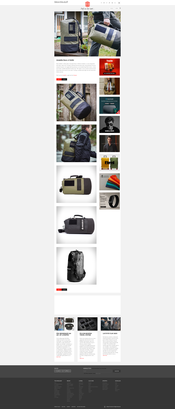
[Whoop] (109, 200)
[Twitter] (104, 3)
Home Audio (56, 392)
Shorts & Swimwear (70, 394)
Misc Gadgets (56, 393)
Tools (55, 395)
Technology (58, 381)
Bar (79, 385)
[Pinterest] (107, 3)
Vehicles (118, 381)
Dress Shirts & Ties (70, 388)
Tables (80, 398)
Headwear (69, 392)
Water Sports (105, 389)
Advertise (74, 406)
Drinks (90, 384)
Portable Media (57, 394)
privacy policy (98, 373)
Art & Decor (81, 384)
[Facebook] (101, 3)
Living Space (81, 393)
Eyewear (68, 389)
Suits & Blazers (70, 395)
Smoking (90, 390)
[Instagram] (112, 3)
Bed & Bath (81, 386)
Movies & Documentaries (93, 386)
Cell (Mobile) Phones (58, 384)
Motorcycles (117, 389)
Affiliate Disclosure (81, 406)
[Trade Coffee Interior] (109, 67)
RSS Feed (63, 406)
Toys (80, 399)
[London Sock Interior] (109, 181)
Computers (56, 385)
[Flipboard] (109, 3)
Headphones (56, 390)
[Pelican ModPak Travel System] (87, 324)
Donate (90, 382)
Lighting (80, 392)
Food (89, 385)
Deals (68, 386)
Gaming (55, 389)
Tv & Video (56, 397)
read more (58, 356)
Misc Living (81, 394)
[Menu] (119, 3)
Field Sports (105, 382)
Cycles (116, 386)
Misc (116, 388)
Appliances (81, 382)
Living (81, 381)
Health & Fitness (106, 384)
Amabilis (64, 75)
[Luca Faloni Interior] (109, 143)
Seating (80, 395)
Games (80, 389)
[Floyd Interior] (109, 162)
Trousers (68, 398)
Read (90, 389)
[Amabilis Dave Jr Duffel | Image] (87, 33)
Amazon (75, 75)
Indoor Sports (105, 385)
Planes (116, 390)
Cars (116, 384)
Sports (105, 381)
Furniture (80, 388)
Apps (55, 382)
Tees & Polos (69, 397)
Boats (116, 382)
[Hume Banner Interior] (109, 105)
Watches (68, 401)
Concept (116, 385)
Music (90, 388)
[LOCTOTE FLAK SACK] (111, 324)
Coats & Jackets (70, 385)
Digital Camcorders (58, 386)
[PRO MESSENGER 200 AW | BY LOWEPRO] (64, 324)
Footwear (68, 390)
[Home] (87, 4)
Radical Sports (105, 388)
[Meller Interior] (109, 124)
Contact (68, 406)
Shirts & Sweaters (70, 393)
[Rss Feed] (115, 3)
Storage (80, 397)
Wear (68, 381)
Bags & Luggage (70, 384)
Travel (90, 392)
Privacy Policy (57, 406)
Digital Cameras (57, 388)
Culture (91, 381)
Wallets (68, 399)
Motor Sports (105, 386)
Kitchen (80, 390)
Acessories (69, 382)
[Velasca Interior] (109, 86)
